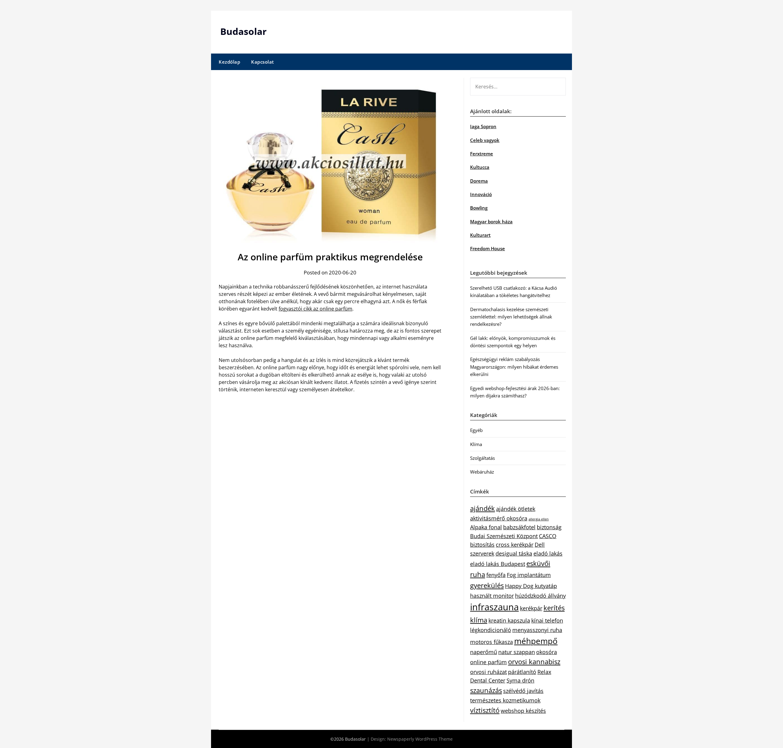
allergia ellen (539, 519)
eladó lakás (547, 553)
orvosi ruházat (488, 671)
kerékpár (531, 608)
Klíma (476, 444)
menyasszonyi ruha (537, 630)
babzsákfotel (519, 527)
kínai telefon (547, 620)
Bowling (479, 208)
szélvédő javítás (523, 690)
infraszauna (494, 607)
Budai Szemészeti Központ (504, 536)
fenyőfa (496, 575)
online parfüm (488, 662)
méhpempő (536, 640)
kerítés (554, 607)
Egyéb (476, 430)
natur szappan (516, 652)
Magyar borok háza (491, 221)
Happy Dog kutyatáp (531, 586)
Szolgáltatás (482, 458)
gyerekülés (487, 585)
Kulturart (480, 235)
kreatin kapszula (509, 620)
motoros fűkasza (491, 642)
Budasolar (243, 31)
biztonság (549, 527)
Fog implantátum (529, 575)
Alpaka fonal (486, 527)
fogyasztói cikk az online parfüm (315, 308)
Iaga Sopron (483, 126)
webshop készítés (523, 710)
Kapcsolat (262, 62)
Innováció (481, 194)
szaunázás (486, 690)
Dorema (479, 181)
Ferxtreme (481, 154)
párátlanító (522, 671)
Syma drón (520, 680)
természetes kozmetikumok (505, 700)
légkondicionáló (490, 630)
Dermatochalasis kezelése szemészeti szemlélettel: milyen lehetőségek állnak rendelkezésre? (511, 316)
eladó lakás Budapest (497, 564)
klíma (478, 620)
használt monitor (492, 595)
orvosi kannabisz (534, 661)
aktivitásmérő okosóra (498, 518)
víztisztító (484, 710)
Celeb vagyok (484, 140)
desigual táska (513, 553)
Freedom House (487, 248)
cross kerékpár (514, 544)
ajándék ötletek (515, 508)
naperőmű (483, 652)
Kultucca (479, 167)
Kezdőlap (229, 62)
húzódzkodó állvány (540, 595)
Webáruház (482, 472)
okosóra (546, 652)
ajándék (482, 508)
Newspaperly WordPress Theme (420, 739)
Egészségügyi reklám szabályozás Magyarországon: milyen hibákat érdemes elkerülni (514, 366)
